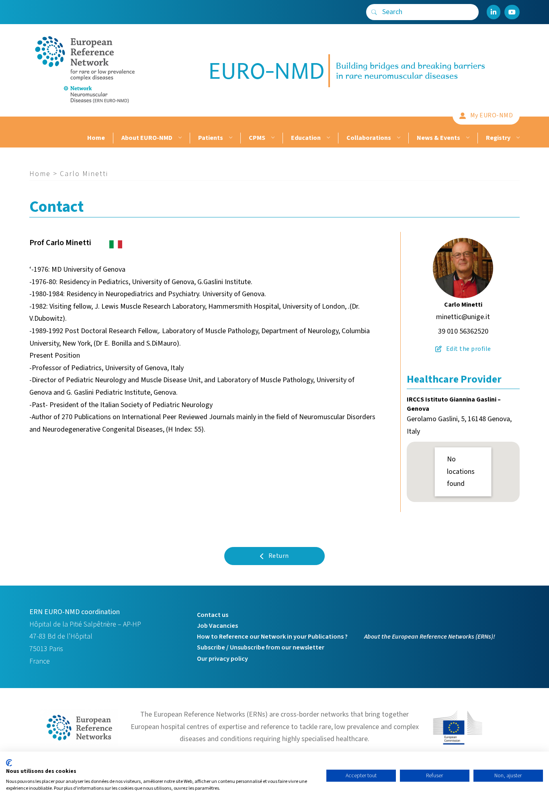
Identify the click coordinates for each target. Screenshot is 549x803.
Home (96, 137)
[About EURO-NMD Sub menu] (179, 138)
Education (306, 137)
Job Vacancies (217, 625)
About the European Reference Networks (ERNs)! (429, 636)
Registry (498, 137)
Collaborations (368, 137)
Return (278, 555)
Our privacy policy (222, 658)
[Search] (374, 12)
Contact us (212, 614)
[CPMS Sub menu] (271, 138)
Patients (210, 137)
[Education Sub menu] (327, 138)
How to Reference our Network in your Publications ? (272, 636)
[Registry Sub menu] (517, 138)
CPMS (257, 137)
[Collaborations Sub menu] (397, 138)
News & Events (438, 137)
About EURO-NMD (146, 137)
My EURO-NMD (491, 115)
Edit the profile (468, 348)
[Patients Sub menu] (229, 138)
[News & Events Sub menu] (466, 138)
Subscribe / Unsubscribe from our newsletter (260, 647)
